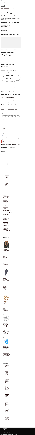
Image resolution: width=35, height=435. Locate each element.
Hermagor (4, 202)
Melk (5, 207)
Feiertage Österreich (6, 432)
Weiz (5, 230)
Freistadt (7, 197)
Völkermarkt (4, 229)
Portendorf (3, 112)
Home (2, 8)
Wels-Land (8, 230)
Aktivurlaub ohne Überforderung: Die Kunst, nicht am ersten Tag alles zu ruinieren (7, 413)
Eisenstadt (10, 104)
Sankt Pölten (5, 218)
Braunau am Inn (6, 192)
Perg (3, 214)
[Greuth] (3, 135)
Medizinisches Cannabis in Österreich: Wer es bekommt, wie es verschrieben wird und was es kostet (7, 383)
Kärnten (5, 8)
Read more (3, 117)
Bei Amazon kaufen (5, 264)
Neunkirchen (4, 208)
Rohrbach (4, 215)
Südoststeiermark (5, 225)
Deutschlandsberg (5, 196)
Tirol (5, 182)
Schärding (7, 220)
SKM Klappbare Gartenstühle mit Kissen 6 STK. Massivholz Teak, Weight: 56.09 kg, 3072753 (6, 306)
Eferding (8, 196)
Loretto (16, 109)
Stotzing (2, 109)
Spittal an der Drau (5, 222)
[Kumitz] (3, 128)
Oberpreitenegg (13, 144)
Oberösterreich (7, 178)
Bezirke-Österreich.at (5, 2)
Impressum (5, 428)
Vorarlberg (6, 183)
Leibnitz (8, 205)
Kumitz (3, 126)
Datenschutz (5, 429)
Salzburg (6, 179)
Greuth (3, 133)
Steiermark (6, 177)
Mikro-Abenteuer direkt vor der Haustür (7, 395)
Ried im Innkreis (6, 214)
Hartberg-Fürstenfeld (5, 201)
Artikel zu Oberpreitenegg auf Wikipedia (7, 97)
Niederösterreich (7, 175)
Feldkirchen (4, 197)
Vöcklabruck (6, 228)
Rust (16, 104)
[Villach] (3, 121)
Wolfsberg (7, 8)
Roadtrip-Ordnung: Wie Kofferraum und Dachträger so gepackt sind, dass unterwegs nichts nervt (7, 407)
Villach (3, 119)
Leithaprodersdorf (11, 109)
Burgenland (6, 176)
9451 (7, 144)
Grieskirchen (5, 200)
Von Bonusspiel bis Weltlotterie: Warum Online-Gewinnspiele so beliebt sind (7, 400)
